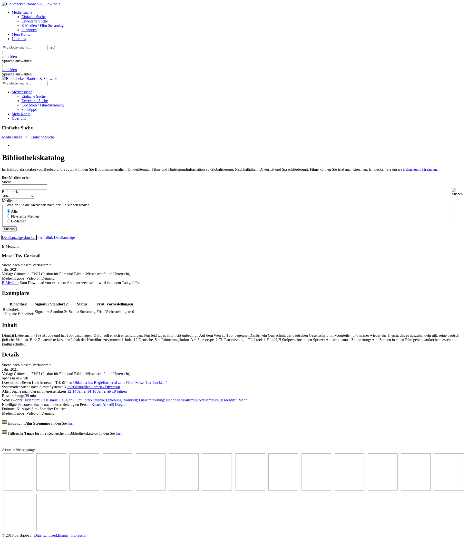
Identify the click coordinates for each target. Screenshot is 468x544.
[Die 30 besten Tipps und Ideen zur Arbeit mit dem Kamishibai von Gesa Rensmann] (18, 489)
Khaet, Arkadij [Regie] (109, 404)
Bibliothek (10, 191)
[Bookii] (217, 489)
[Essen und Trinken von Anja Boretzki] (416, 489)
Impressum (78, 535)
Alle (14, 211)
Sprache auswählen (17, 61)
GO (52, 47)
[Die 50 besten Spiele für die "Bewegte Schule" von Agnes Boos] (383, 489)
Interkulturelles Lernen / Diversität (93, 387)
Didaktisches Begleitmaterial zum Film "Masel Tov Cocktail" (120, 382)
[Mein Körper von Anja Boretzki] (449, 489)
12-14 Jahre (76, 391)
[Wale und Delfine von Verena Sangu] (117, 489)
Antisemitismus (210, 400)
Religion (65, 400)
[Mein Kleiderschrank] (51, 530)
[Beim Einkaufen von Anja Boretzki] (18, 530)
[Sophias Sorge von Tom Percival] (151, 489)
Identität (230, 400)
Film (77, 400)
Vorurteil (130, 400)
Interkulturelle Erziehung (102, 400)
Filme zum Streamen (420, 169)
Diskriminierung (151, 400)
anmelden (9, 56)
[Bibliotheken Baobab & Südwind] (29, 4)
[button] (459, 192)
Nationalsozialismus (181, 400)
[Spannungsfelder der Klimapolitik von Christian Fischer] (51, 489)
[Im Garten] (283, 489)
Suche (6, 182)
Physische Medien (25, 216)
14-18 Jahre (96, 391)
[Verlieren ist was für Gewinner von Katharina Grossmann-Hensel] (184, 489)
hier (70, 423)
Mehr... (243, 400)
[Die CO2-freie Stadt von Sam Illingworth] (84, 489)
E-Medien (18, 221)
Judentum (31, 400)
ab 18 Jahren (117, 391)
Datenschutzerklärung (51, 535)
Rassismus (49, 400)
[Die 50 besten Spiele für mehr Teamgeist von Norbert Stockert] (316, 489)
